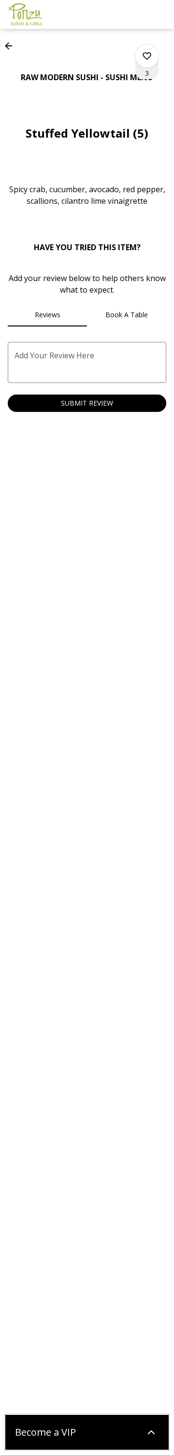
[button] (11, 46)
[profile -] (136, 14)
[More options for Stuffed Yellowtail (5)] (147, 56)
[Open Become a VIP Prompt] (151, 1432)
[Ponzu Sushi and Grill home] (51, 14)
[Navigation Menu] (160, 14)
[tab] (47, 314)
